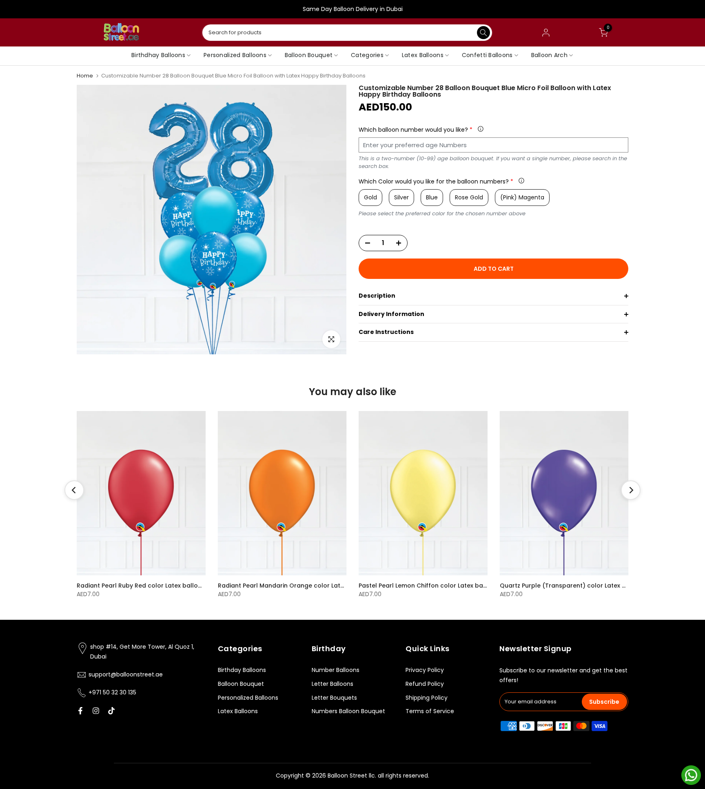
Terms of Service (430, 711)
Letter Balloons (332, 684)
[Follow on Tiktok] (111, 711)
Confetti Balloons (487, 55)
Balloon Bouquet (309, 55)
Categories (367, 55)
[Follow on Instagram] (96, 711)
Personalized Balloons (235, 55)
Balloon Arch (549, 55)
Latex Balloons (422, 55)
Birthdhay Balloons (158, 55)
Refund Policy (425, 684)
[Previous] (74, 490)
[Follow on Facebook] (80, 711)
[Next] (631, 490)
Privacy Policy (425, 670)
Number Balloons (335, 670)
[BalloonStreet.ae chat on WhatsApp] (691, 775)
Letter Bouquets (334, 698)
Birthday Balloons (242, 670)
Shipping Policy (427, 698)
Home (85, 75)
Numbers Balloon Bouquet (348, 711)
